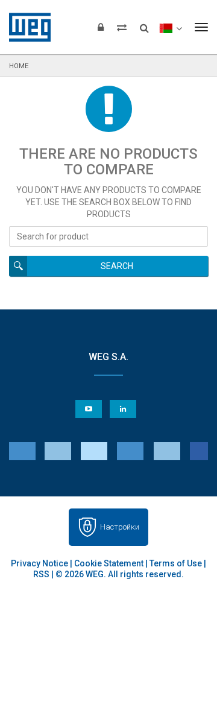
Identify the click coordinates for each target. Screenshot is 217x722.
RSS (41, 574)
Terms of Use (175, 563)
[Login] (101, 27)
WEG (25, 27)
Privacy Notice (39, 563)
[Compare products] (122, 27)
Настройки (119, 526)
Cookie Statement (108, 563)
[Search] (144, 24)
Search (117, 266)
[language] (170, 27)
